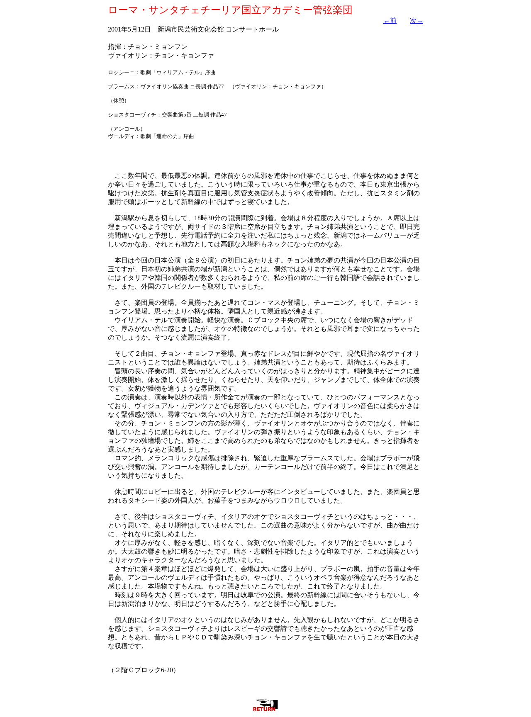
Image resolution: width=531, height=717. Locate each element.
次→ (416, 20)
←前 (390, 20)
